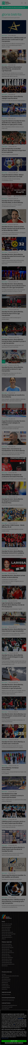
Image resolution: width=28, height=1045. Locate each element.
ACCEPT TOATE (14, 1041)
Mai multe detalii (20, 1018)
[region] (14, 1027)
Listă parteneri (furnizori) (4, 1038)
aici (14, 1024)
